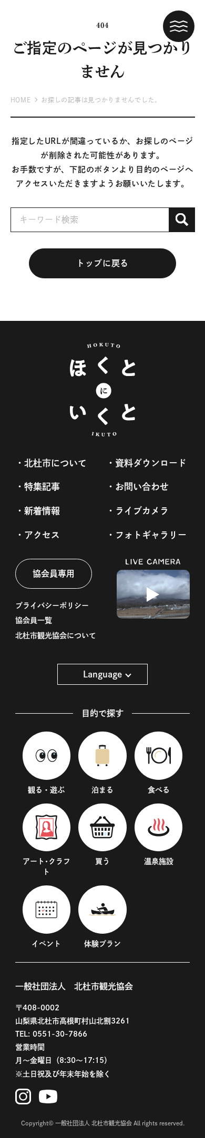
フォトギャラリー (151, 534)
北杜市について (55, 462)
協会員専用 (54, 573)
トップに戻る (102, 263)
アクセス (42, 534)
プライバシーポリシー (52, 605)
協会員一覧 (33, 620)
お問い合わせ (142, 486)
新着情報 (42, 510)
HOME (21, 100)
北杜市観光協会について (55, 635)
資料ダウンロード (151, 462)
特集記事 (42, 486)
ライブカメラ (142, 510)
